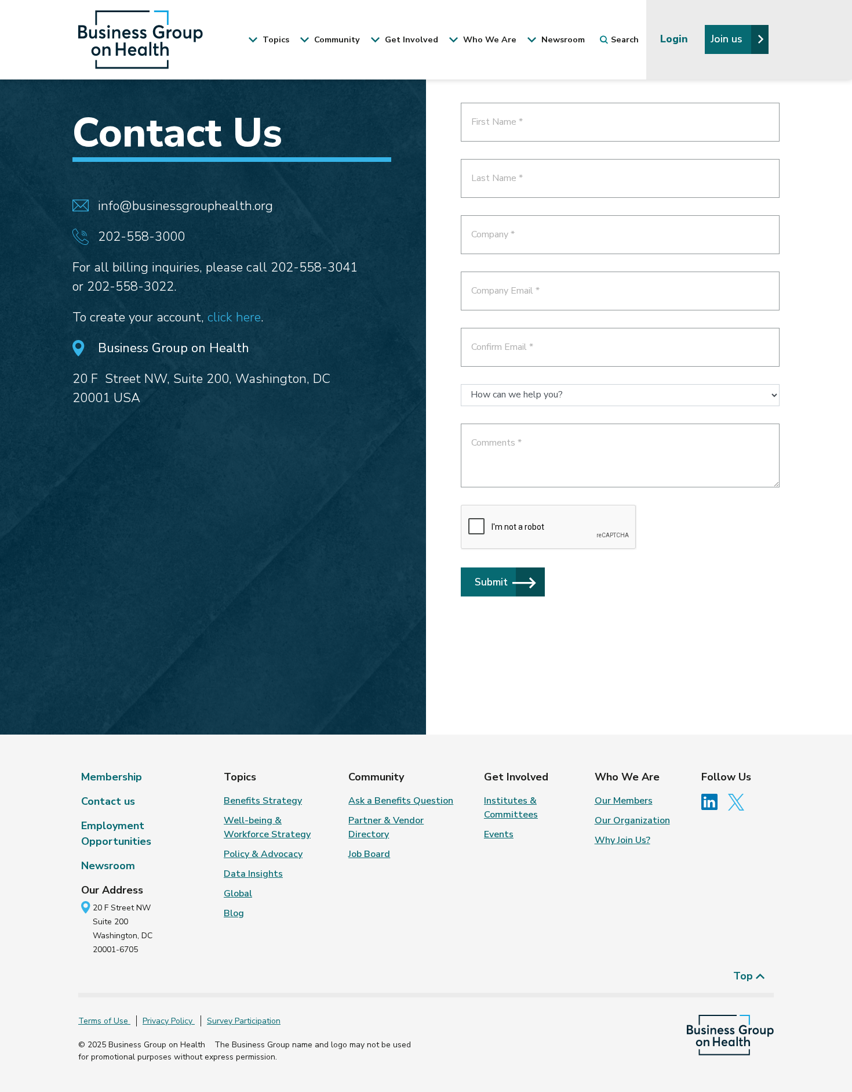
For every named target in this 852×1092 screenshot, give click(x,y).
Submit (491, 582)
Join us (728, 39)
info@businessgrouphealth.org (185, 206)
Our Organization (632, 820)
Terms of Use (104, 1020)
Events (499, 834)
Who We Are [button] (488, 39)
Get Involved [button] (410, 39)
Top (744, 976)
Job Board (369, 854)
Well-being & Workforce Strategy (267, 827)
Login (675, 39)
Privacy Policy (169, 1020)
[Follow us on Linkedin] (713, 801)
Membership (111, 777)
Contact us (108, 801)
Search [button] (625, 39)
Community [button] (336, 39)
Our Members (624, 800)
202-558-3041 (314, 267)
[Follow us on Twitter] (739, 801)
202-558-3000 (141, 236)
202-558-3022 (130, 286)
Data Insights (253, 873)
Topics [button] (274, 39)
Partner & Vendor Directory (386, 827)
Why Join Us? (622, 840)
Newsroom (108, 866)
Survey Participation (244, 1020)
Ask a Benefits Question (400, 800)
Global (238, 893)
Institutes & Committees (511, 807)
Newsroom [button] (562, 39)
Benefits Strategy (263, 800)
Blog (234, 913)
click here (234, 317)
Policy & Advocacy (263, 854)
